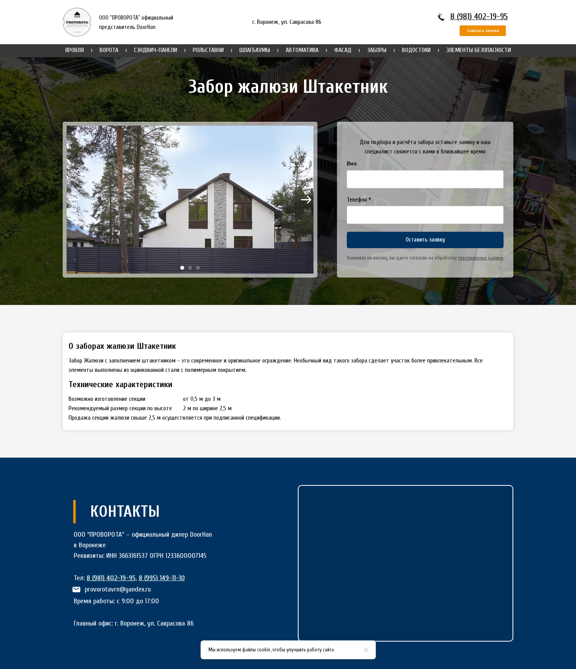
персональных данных (480, 258)
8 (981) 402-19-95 (479, 16)
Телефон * (359, 200)
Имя (352, 163)
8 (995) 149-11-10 (162, 578)
